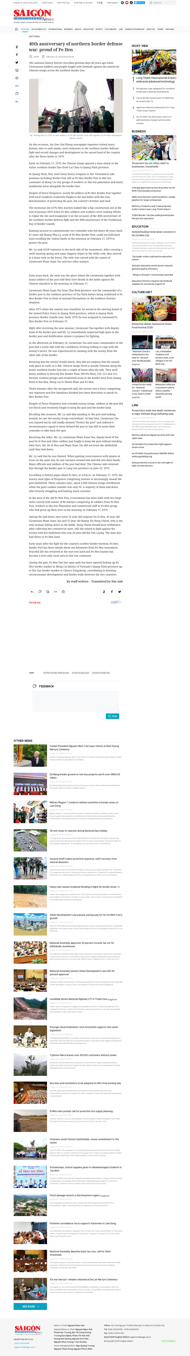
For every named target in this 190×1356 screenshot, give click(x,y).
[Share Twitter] (17, 62)
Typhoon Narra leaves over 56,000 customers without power (83, 1055)
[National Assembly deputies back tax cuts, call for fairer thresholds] (30, 1261)
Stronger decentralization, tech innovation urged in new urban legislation (84, 1029)
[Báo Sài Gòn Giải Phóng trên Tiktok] (131, 2)
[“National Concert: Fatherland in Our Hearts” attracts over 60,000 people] (142, 342)
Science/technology (134, 29)
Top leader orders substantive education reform (152, 258)
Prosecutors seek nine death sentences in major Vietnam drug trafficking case (154, 412)
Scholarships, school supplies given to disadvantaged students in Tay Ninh (86, 1169)
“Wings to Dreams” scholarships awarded (152, 274)
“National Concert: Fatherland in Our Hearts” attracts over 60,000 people (141, 357)
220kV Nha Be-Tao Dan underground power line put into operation (153, 217)
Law (121, 29)
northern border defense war (56, 673)
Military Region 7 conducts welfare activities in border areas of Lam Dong (84, 804)
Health (78, 29)
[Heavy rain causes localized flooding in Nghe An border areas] (30, 896)
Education (88, 29)
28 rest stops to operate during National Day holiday (78, 830)
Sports (99, 29)
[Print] (17, 78)
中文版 (100, 3)
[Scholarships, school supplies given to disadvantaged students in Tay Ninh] (30, 1177)
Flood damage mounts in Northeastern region (79, 1195)
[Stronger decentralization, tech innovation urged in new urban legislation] (30, 1036)
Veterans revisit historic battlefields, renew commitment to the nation (84, 1141)
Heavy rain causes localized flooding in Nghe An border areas (83, 886)
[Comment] (17, 94)
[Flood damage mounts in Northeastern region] (30, 1205)
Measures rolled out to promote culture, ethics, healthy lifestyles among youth (165, 390)
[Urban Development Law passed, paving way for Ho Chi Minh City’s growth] (30, 924)
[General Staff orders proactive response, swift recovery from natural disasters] (30, 868)
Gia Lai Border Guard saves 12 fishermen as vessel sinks (155, 99)
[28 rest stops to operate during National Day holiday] (30, 840)
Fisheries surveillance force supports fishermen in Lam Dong (83, 1223)
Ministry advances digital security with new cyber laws (153, 436)
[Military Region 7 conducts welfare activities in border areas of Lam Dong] (30, 812)
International (55, 29)
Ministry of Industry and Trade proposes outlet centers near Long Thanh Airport (151, 208)
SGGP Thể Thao (63, 3)
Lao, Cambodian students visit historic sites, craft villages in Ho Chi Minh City (165, 357)
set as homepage (168, 1341)
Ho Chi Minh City (39, 29)
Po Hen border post (80, 673)
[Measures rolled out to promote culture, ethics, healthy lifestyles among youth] (166, 375)
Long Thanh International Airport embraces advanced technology (156, 79)
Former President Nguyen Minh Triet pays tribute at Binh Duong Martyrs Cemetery (84, 748)
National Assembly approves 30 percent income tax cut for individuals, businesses (82, 944)
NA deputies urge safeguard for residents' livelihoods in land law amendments (155, 90)
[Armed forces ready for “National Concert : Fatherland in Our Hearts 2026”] (142, 375)
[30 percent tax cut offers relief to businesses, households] (154, 147)
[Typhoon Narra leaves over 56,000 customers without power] (30, 1064)
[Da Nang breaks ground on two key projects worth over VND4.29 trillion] (30, 784)
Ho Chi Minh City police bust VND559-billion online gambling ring (153, 455)
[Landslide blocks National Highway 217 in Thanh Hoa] (30, 1008)
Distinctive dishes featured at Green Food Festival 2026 (152, 325)
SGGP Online (47, 3)
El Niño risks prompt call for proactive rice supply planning (81, 1111)
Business (68, 29)
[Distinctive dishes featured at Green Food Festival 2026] (154, 308)
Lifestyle (151, 29)
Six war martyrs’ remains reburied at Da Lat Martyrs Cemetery (84, 1279)
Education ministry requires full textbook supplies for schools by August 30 (152, 282)
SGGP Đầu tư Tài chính (83, 3)
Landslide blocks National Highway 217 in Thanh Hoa (83, 999)
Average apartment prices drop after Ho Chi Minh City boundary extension (153, 189)
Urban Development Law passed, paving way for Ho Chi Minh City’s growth (86, 916)
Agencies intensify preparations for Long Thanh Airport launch (155, 109)
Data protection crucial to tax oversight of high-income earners (152, 464)
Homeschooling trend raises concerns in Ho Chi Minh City (154, 233)
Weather (170, 29)
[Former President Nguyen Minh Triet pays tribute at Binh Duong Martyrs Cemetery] (30, 755)
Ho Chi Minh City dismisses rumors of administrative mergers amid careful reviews (153, 119)
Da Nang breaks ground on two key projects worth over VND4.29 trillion (85, 776)
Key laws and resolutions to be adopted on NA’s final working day (85, 1083)
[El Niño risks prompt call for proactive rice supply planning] (30, 1121)
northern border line (101, 673)
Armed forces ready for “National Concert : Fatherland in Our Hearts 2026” (142, 390)
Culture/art (111, 29)
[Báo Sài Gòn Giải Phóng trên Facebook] (122, 2)
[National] (17, 101)
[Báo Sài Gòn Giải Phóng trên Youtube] (127, 2)
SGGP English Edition (34, 16)
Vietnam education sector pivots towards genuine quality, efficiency (152, 267)
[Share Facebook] (17, 54)
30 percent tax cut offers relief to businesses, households (150, 165)
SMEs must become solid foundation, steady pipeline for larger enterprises (153, 198)
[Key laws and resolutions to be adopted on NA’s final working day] (30, 1093)
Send (114, 716)
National (25, 29)
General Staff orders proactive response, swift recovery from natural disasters (83, 860)
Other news (23, 741)
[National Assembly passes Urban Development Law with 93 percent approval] (30, 980)
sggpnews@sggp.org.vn (24, 1347)
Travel (160, 29)
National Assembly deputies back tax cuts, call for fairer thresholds (80, 1253)
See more (29, 1306)
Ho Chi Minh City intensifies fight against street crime (152, 446)
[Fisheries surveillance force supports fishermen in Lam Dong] (30, 1233)
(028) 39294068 (21, 1343)
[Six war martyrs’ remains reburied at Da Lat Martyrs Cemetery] (30, 1289)
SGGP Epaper (112, 3)
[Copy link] (17, 86)
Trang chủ (16, 29)
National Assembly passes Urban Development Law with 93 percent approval (82, 972)
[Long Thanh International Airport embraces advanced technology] (154, 62)
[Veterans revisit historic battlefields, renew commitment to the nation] (30, 1149)
